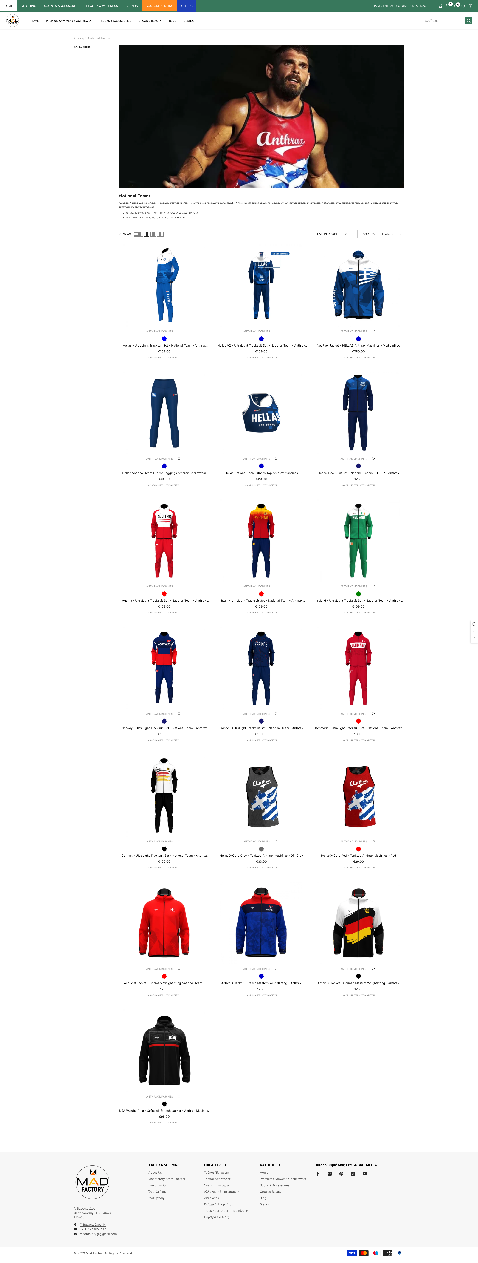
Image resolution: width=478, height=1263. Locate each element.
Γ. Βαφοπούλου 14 (93, 1224)
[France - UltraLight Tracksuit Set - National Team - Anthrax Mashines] (261, 668)
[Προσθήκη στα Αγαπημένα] (179, 331)
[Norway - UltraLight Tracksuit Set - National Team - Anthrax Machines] (164, 668)
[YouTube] (364, 1173)
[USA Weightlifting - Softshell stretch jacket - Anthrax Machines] (164, 1050)
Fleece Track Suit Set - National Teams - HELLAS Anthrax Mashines (358, 473)
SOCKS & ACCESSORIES (61, 6)
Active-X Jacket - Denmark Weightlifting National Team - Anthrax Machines (164, 983)
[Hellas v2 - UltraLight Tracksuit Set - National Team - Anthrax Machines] (261, 285)
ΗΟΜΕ (8, 6)
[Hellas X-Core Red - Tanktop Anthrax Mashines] (358, 795)
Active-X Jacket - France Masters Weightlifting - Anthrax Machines (261, 983)
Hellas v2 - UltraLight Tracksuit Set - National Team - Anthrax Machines (261, 345)
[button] (136, 234)
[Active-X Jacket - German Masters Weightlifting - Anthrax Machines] (358, 923)
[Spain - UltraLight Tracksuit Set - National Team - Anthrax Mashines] (261, 540)
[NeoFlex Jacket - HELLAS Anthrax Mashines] (358, 285)
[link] (261, 116)
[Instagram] (329, 1173)
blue (164, 338)
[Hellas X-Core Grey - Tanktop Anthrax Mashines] (261, 795)
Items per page (326, 234)
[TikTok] (353, 1173)
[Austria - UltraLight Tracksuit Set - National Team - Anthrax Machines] (164, 540)
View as (125, 234)
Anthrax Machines (159, 331)
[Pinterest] (341, 1173)
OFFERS (187, 6)
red (164, 594)
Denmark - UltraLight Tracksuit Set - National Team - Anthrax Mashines (358, 728)
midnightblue (358, 466)
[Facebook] (317, 1173)
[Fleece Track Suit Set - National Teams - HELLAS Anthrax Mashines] (358, 413)
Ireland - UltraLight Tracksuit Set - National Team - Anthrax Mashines (358, 600)
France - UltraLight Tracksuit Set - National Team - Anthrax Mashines (261, 728)
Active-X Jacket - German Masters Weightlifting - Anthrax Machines (358, 983)
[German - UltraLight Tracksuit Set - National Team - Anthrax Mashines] (164, 795)
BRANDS (132, 6)
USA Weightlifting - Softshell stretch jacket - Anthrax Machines (164, 1110)
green (358, 594)
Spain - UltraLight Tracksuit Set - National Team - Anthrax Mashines (261, 600)
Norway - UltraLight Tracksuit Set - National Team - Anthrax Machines (164, 728)
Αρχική (79, 38)
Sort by (369, 234)
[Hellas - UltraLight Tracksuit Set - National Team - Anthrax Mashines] (164, 285)
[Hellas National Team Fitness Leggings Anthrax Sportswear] (164, 413)
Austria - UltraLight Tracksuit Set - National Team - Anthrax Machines (164, 600)
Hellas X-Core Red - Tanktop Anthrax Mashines (358, 855)
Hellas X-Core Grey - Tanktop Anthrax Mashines (261, 855)
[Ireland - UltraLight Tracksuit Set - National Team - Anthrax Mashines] (358, 540)
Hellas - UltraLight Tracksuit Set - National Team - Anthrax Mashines (164, 345)
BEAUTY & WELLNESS (102, 6)
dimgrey (261, 849)
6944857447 (97, 1229)
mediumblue (261, 338)
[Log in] (441, 6)
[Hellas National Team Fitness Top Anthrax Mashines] (261, 413)
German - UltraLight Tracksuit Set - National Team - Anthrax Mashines (164, 855)
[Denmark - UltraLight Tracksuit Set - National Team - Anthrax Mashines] (358, 668)
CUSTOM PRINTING (159, 6)
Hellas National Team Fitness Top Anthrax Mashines (261, 473)
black (164, 849)
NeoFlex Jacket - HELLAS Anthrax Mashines (358, 345)
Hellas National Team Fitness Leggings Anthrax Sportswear (164, 473)
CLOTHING (28, 6)
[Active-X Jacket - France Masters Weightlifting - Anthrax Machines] (261, 923)
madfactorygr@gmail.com (98, 1234)
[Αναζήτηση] (447, 20)
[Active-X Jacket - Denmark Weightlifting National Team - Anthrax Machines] (164, 923)
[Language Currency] (470, 6)
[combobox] (443, 20)
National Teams (99, 38)
